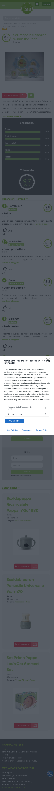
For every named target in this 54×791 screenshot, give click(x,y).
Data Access (27, 430)
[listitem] (27, 408)
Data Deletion (12, 430)
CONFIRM (14, 421)
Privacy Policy (42, 430)
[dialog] (27, 395)
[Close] (48, 360)
